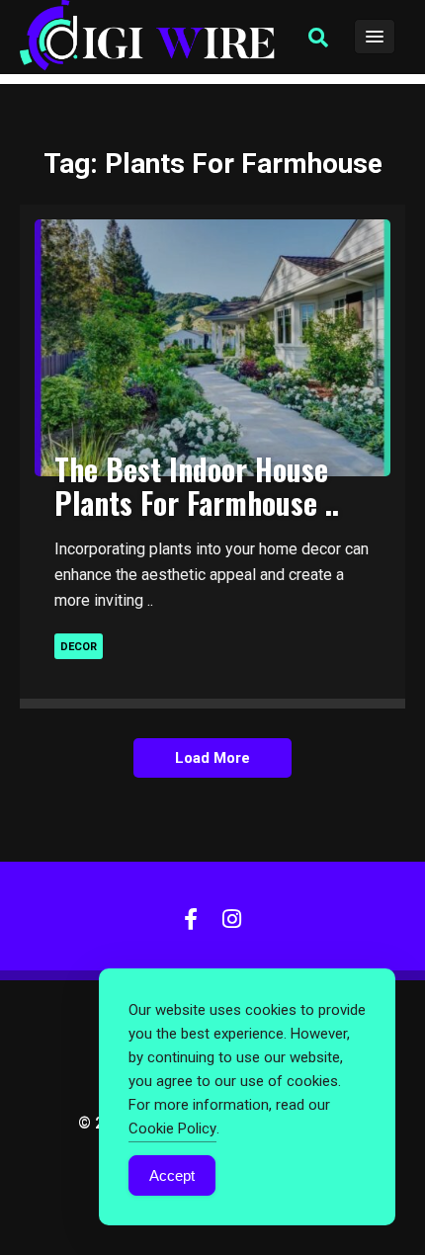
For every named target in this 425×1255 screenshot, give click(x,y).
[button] (318, 37)
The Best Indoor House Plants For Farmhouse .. (196, 486)
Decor (78, 646)
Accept (172, 1175)
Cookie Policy (172, 1128)
